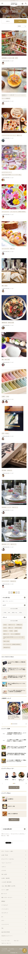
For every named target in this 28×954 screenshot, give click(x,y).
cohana (7, 396)
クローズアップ (4, 912)
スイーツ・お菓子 (5, 889)
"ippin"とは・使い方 (5, 943)
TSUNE (11, 630)
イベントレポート (5, 909)
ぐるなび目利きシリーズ (12, 948)
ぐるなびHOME (4, 948)
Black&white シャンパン (6, 507)
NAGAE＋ (7, 433)
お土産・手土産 (4, 855)
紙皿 (3, 285)
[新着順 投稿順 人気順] (22, 26)
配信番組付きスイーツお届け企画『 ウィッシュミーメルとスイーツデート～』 (14, 95)
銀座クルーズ (19, 135)
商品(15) (20, 21)
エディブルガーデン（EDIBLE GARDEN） (18, 211)
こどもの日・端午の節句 (6, 882)
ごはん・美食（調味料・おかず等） (8, 885)
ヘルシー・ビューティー (6, 862)
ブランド (5, 617)
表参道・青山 (14, 612)
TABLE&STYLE (13, 581)
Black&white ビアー (6, 544)
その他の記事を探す (7, 829)
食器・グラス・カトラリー (8, 601)
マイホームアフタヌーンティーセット (9, 135)
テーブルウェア (4, 905)
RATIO (3, 433)
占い (2, 916)
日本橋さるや (9, 470)
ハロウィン (3, 866)
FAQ (8, 950)
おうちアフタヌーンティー (7, 172)
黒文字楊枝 (4, 470)
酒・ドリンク (4, 893)
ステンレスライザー (5, 581)
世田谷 (20, 612)
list (11, 842)
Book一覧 (16, 940)
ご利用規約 (21, 948)
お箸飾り (3, 396)
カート (22, 3)
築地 (9, 612)
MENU (2, 3)
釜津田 (15, 630)
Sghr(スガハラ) (15, 507)
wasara (6, 285)
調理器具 (3, 901)
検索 (25, 3)
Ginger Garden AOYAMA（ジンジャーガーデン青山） (12, 174)
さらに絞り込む (6, 597)
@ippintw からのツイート (7, 935)
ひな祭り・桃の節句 (5, 878)
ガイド (2, 920)
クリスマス (3, 870)
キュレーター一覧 (5, 940)
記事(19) (7, 21)
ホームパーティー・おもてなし (7, 859)
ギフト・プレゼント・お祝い (7, 851)
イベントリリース (5, 924)
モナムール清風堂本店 (6, 98)
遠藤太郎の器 (4, 322)
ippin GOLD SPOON (5, 932)
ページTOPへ (14, 839)
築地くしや (12, 248)
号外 (2, 928)
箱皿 (3, 359)
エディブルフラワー (5, 211)
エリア (4, 605)
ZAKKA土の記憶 (11, 322)
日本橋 (5, 612)
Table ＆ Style (7, 359)
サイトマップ (3, 950)
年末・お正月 (4, 874)
